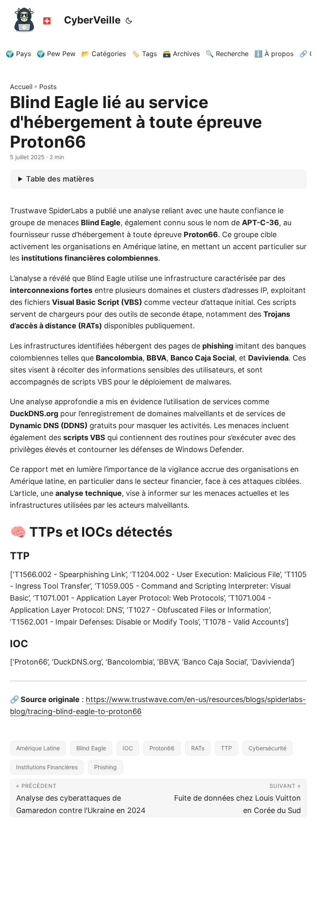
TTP (226, 748)
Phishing (105, 767)
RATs (197, 748)
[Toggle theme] (129, 20)
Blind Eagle (91, 748)
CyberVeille (92, 20)
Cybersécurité (267, 748)
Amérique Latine (38, 748)
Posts (48, 86)
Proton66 (162, 748)
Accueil (21, 86)
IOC (128, 748)
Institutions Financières (47, 767)
